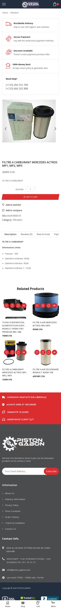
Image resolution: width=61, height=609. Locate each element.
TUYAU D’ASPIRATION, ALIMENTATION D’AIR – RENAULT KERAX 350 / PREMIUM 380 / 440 (13, 327)
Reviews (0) (26, 234)
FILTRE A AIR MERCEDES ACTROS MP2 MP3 (45, 324)
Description (10, 234)
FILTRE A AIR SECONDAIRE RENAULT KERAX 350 (46, 371)
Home (5, 12)
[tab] (10, 234)
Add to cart (32, 197)
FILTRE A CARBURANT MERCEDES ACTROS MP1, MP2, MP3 (14, 372)
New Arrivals (43, 234)
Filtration (14, 12)
